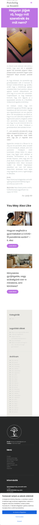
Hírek (12, 319)
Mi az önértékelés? (16, 340)
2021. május (14, 403)
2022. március (14, 383)
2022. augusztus (15, 373)
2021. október (14, 393)
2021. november (15, 391)
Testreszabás (19, 517)
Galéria (8, 466)
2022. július (14, 375)
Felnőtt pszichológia (12, 458)
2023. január (14, 362)
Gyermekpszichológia (12, 460)
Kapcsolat (9, 468)
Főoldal (9, 456)
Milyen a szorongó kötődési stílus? (20, 332)
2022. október (14, 368)
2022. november (15, 366)
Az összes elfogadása (19, 512)
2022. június (14, 377)
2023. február (14, 360)
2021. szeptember (15, 395)
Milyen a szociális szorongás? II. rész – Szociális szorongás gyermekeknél (19, 345)
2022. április (14, 381)
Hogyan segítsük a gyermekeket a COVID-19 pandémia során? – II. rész (19, 235)
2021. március (14, 408)
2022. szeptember (15, 371)
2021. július (14, 399)
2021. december (15, 389)
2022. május (14, 379)
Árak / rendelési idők (12, 465)
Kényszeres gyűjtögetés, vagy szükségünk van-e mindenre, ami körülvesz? (16, 280)
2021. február (14, 410)
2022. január (14, 387)
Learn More (12, 246)
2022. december (15, 364)
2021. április (14, 405)
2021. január (14, 412)
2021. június (14, 401)
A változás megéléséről (17, 334)
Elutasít (19, 521)
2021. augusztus (15, 397)
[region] (19, 509)
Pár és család (10, 461)
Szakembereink (11, 463)
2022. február (14, 385)
